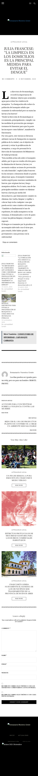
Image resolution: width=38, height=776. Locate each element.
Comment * (6, 628)
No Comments (8, 79)
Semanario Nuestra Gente (22, 372)
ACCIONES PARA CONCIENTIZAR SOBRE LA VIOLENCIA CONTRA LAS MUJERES (18, 406)
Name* (4, 655)
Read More (19, 485)
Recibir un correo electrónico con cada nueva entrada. (19, 695)
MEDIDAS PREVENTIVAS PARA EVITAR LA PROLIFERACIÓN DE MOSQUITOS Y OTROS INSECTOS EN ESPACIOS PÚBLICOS (9, 310)
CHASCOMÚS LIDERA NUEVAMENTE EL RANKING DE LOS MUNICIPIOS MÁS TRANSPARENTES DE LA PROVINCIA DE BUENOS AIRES (19, 589)
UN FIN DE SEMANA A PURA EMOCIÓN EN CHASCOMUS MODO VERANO (19, 478)
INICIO (12, 735)
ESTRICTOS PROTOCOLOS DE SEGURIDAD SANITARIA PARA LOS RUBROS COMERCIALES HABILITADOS (19, 536)
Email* (4, 664)
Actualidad (23, 735)
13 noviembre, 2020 (27, 79)
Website (5, 673)
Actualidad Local (19, 42)
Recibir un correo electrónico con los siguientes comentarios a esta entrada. (19, 686)
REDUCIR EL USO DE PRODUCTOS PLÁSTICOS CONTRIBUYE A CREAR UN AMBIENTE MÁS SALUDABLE (20, 423)
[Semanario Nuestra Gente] (19, 20)
